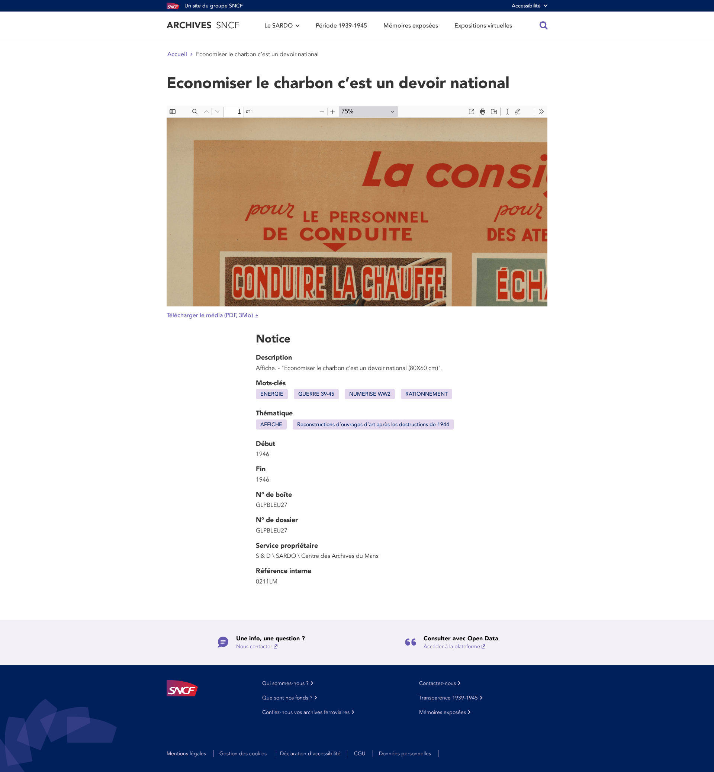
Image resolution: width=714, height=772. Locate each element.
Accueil (177, 54)
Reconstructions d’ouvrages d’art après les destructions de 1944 (373, 424)
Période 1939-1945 (341, 25)
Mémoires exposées (410, 25)
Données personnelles (405, 753)
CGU (360, 753)
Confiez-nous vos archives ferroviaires (306, 712)
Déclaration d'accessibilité (310, 753)
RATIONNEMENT (426, 394)
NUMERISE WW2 (369, 394)
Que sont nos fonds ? (287, 698)
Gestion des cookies (243, 753)
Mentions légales (186, 753)
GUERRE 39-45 (316, 394)
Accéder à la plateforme (452, 646)
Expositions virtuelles (483, 25)
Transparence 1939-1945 (448, 698)
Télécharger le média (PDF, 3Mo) (210, 315)
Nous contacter (254, 646)
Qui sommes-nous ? (285, 683)
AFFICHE (271, 424)
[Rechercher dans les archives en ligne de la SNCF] (544, 25)
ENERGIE (271, 394)
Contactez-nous (437, 683)
